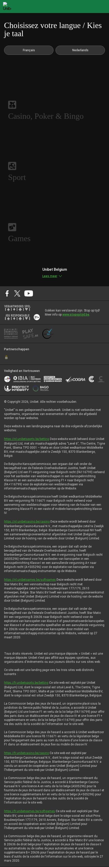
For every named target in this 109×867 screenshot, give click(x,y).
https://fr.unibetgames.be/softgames (29, 811)
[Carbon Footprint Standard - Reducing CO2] (91, 379)
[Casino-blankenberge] (101, 379)
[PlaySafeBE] (30, 334)
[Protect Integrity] (16, 388)
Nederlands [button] (80, 50)
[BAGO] (40, 388)
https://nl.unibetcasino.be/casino (27, 521)
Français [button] (29, 50)
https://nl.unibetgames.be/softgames (30, 579)
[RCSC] (6, 357)
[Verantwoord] (17, 308)
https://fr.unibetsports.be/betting (26, 682)
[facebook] (7, 293)
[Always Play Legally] (47, 334)
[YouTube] (28, 293)
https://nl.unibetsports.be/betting (26, 439)
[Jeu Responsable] (17, 317)
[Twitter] (17, 293)
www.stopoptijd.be (75, 314)
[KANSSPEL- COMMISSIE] (11, 334)
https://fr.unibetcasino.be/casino (26, 753)
